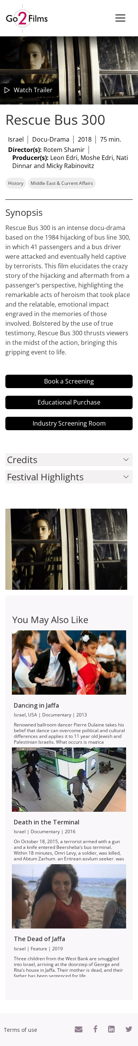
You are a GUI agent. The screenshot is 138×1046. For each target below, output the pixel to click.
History (15, 183)
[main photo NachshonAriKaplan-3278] (66, 549)
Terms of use (20, 1029)
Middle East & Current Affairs (62, 183)
